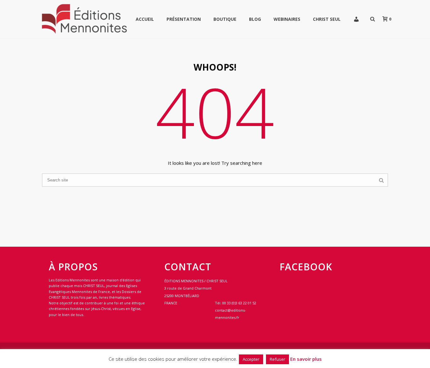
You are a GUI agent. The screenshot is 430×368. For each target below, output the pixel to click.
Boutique (224, 19)
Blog (255, 19)
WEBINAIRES (287, 19)
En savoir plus (306, 359)
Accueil (145, 19)
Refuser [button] (277, 359)
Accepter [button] (251, 359)
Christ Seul (327, 19)
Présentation (184, 19)
